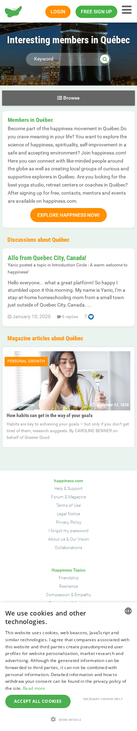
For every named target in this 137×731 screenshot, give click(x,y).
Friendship (69, 577)
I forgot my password (68, 530)
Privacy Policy (68, 522)
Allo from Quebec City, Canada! (47, 257)
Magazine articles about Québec (45, 338)
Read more (34, 688)
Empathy (82, 594)
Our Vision (79, 539)
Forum (57, 496)
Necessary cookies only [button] (103, 699)
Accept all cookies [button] (37, 701)
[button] (68, 719)
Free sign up (96, 11)
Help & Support (68, 488)
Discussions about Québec (38, 239)
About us (56, 539)
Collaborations (68, 547)
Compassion (58, 594)
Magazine (77, 496)
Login (58, 11)
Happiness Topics (68, 570)
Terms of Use (68, 505)
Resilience (68, 586)
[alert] (68, 666)
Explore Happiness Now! (68, 215)
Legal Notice (68, 513)
